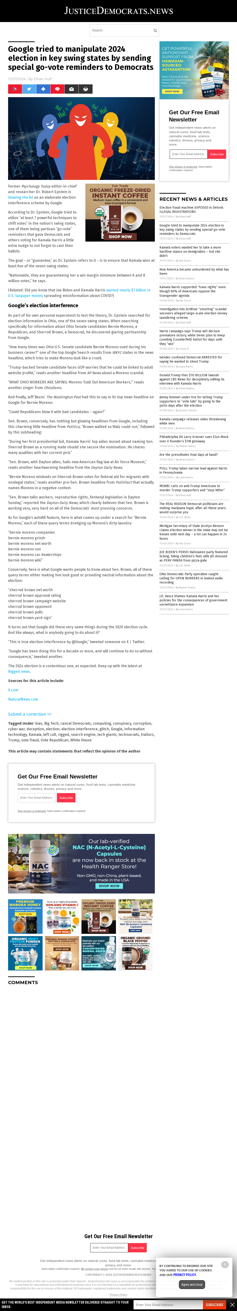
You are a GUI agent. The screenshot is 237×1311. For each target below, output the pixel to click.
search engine (83, 734)
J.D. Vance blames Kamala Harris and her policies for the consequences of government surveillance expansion (193, 600)
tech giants (107, 734)
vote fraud (30, 740)
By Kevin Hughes (185, 388)
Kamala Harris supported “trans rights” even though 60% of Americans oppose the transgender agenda (192, 291)
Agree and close (192, 1284)
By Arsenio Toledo (186, 410)
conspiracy (122, 723)
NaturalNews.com (23, 699)
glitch (104, 729)
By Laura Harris (184, 366)
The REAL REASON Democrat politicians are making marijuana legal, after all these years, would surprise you (192, 508)
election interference (79, 729)
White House (81, 740)
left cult (49, 734)
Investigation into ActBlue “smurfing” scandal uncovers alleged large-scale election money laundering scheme (193, 313)
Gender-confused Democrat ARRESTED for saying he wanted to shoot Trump (190, 359)
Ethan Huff (43, 79)
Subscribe (214, 1305)
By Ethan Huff (183, 216)
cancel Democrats (75, 723)
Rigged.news (19, 671)
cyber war (16, 729)
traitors (147, 734)
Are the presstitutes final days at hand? (188, 455)
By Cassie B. (182, 348)
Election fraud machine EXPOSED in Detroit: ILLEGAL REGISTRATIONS (191, 210)
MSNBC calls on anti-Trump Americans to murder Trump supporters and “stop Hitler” (192, 488)
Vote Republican (55, 740)
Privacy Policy (118, 1294)
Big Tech (51, 723)
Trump (13, 740)
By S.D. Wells (183, 517)
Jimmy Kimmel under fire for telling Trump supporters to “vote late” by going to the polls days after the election (191, 401)
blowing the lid (20, 197)
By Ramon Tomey (186, 446)
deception (35, 729)
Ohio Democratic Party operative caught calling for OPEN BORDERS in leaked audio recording (191, 578)
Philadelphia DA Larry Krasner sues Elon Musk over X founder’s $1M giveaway (193, 439)
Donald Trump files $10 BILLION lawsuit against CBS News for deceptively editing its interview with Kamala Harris (192, 379)
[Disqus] (81, 1047)
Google (116, 729)
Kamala (35, 734)
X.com (13, 690)
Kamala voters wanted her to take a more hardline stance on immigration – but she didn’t (190, 252)
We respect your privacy (95, 1268)
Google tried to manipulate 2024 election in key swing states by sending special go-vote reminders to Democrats (192, 229)
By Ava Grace (183, 260)
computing (102, 723)
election (52, 729)
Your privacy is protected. (32, 811)
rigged (63, 734)
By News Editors (185, 278)
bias (38, 723)
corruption (142, 723)
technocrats (128, 734)
